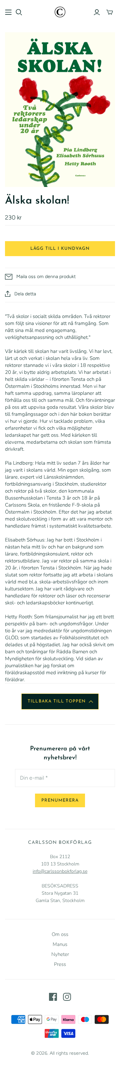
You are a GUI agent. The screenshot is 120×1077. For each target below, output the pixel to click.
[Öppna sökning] (19, 12)
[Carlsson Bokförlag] (60, 11)
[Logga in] (96, 12)
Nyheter (60, 954)
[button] (59, 701)
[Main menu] (8, 12)
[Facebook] (53, 997)
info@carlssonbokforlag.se (60, 871)
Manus (60, 944)
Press (60, 964)
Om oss (60, 934)
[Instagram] (67, 997)
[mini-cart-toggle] (109, 12)
